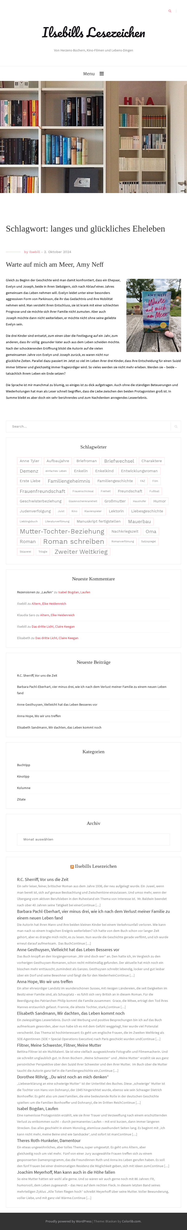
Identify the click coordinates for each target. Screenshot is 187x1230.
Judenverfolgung (35, 511)
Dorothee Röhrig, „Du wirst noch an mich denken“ (63, 1077)
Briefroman (86, 461)
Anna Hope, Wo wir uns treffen (39, 716)
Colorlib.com (131, 1221)
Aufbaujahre (58, 461)
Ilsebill (34, 252)
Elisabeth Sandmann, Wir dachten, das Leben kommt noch (59, 727)
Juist (61, 511)
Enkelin (81, 471)
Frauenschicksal (83, 491)
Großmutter (115, 501)
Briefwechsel (119, 461)
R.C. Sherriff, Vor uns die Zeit (37, 675)
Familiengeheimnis (69, 481)
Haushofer (139, 501)
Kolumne (23, 788)
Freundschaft (130, 491)
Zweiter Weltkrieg (81, 551)
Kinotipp (23, 776)
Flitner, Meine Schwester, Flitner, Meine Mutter (59, 1045)
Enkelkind (104, 471)
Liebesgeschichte (147, 511)
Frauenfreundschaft (42, 491)
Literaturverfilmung (57, 521)
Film (155, 481)
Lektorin (116, 511)
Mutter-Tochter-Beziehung (62, 531)
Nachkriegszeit (125, 531)
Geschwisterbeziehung (40, 501)
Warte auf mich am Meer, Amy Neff (54, 264)
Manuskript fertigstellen (99, 521)
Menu (89, 73)
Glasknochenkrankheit (83, 501)
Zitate (21, 799)
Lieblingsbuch (29, 521)
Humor (159, 501)
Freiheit (106, 491)
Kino (74, 511)
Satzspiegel (148, 541)
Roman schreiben (73, 541)
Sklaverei (25, 551)
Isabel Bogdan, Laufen (74, 592)
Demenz (29, 471)
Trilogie (42, 551)
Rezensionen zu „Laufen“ (35, 592)
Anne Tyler (29, 461)
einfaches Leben (56, 471)
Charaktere (151, 461)
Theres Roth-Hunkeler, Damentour (49, 1140)
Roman (28, 541)
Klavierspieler (93, 511)
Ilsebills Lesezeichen (93, 32)
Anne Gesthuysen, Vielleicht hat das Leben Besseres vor (57, 704)
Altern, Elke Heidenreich (49, 603)
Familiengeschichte (115, 481)
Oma (151, 531)
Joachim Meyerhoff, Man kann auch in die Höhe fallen (66, 1172)
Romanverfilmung (123, 541)
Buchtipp (23, 765)
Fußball (154, 491)
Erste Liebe (30, 481)
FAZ (142, 481)
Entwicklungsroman (139, 471)
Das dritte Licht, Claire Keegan (53, 626)
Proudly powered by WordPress (69, 1221)
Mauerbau (139, 521)
